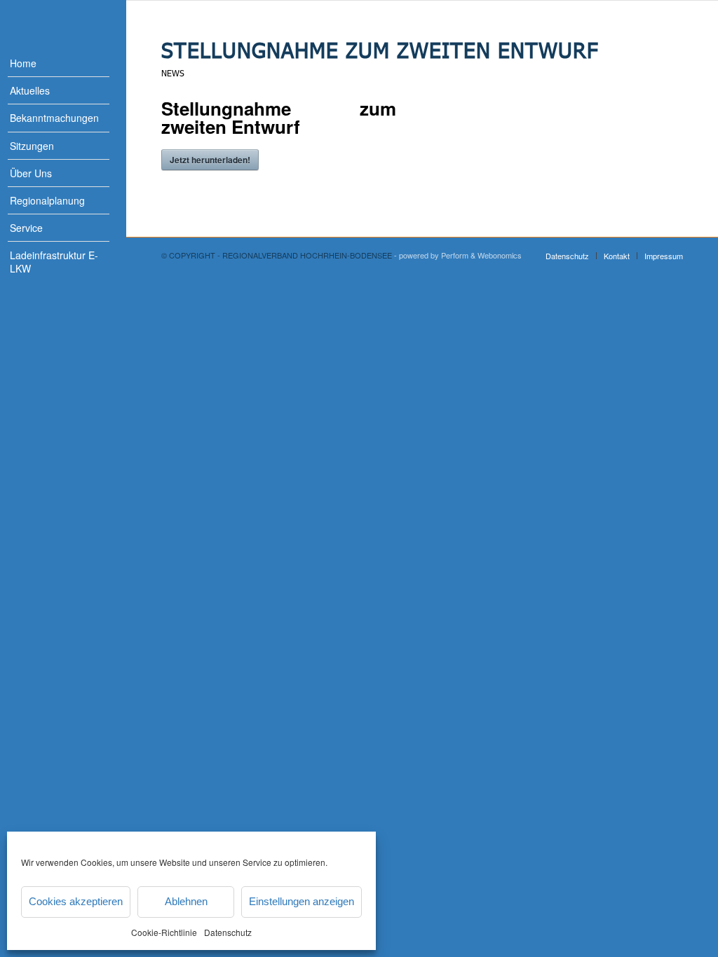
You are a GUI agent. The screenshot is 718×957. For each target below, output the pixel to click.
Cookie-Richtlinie (164, 932)
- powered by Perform (431, 255)
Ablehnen (186, 901)
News (172, 72)
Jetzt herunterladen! (210, 159)
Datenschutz (228, 932)
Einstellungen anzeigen (301, 901)
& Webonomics (496, 255)
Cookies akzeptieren (76, 901)
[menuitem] (49, 63)
